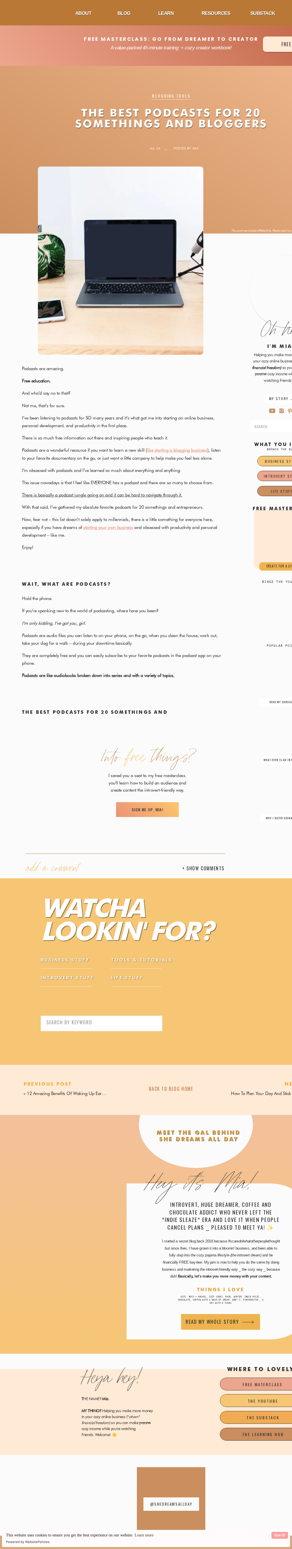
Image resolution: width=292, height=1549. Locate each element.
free (136, 759)
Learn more (144, 1535)
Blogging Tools (171, 96)
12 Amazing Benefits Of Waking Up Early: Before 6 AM (79, 1093)
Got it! (279, 1535)
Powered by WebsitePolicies (28, 1542)
